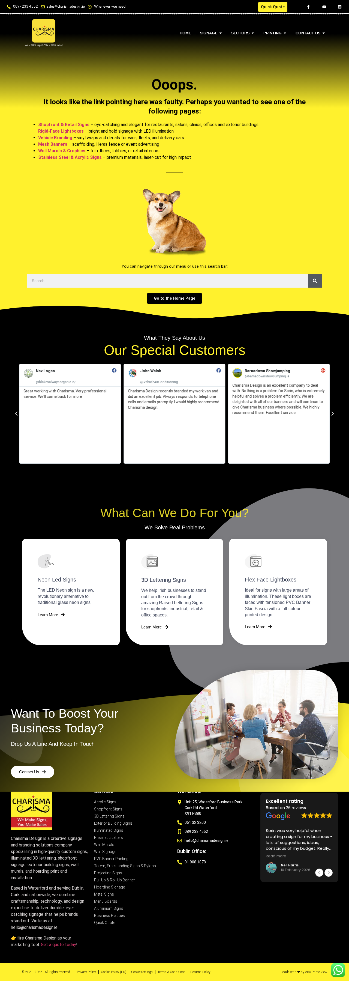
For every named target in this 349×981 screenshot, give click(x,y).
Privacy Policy (86, 972)
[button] (16, 413)
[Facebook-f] (308, 7)
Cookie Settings (142, 972)
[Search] (315, 281)
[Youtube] (324, 7)
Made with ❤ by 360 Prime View (304, 972)
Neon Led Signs (57, 580)
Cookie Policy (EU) (113, 972)
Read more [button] (276, 856)
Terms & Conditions (171, 972)
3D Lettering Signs (163, 580)
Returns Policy (200, 972)
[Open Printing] (285, 33)
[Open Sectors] (253, 33)
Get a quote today (58, 944)
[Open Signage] (220, 33)
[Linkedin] (340, 7)
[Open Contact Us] (324, 33)
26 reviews (296, 807)
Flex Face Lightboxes (270, 580)
